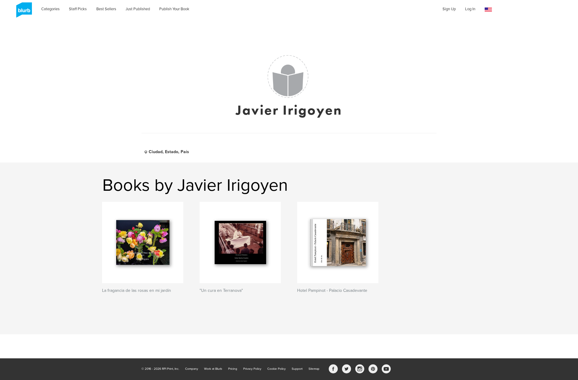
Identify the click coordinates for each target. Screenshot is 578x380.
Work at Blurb (213, 369)
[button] (488, 10)
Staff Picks (78, 9)
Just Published (138, 9)
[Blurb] (22, 12)
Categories (50, 9)
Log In (470, 9)
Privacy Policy (252, 369)
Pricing (232, 369)
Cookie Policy (276, 369)
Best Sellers (106, 9)
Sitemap (314, 369)
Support (297, 369)
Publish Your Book (174, 9)
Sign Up (449, 9)
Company (191, 369)
